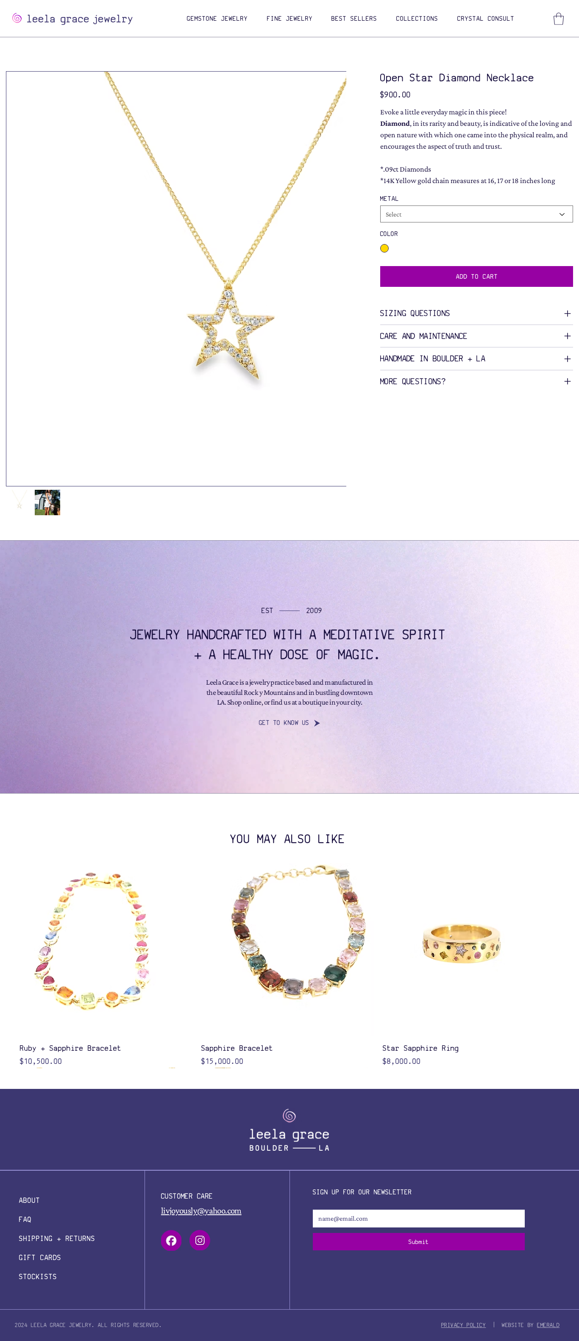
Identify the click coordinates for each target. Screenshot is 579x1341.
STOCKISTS (38, 1276)
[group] (288, 965)
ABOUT (29, 1200)
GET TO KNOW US (284, 723)
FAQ (25, 1219)
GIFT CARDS (40, 1257)
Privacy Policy (463, 1325)
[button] (217, 18)
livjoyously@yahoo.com (201, 1210)
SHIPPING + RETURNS (57, 1238)
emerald (548, 1325)
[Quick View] (106, 949)
